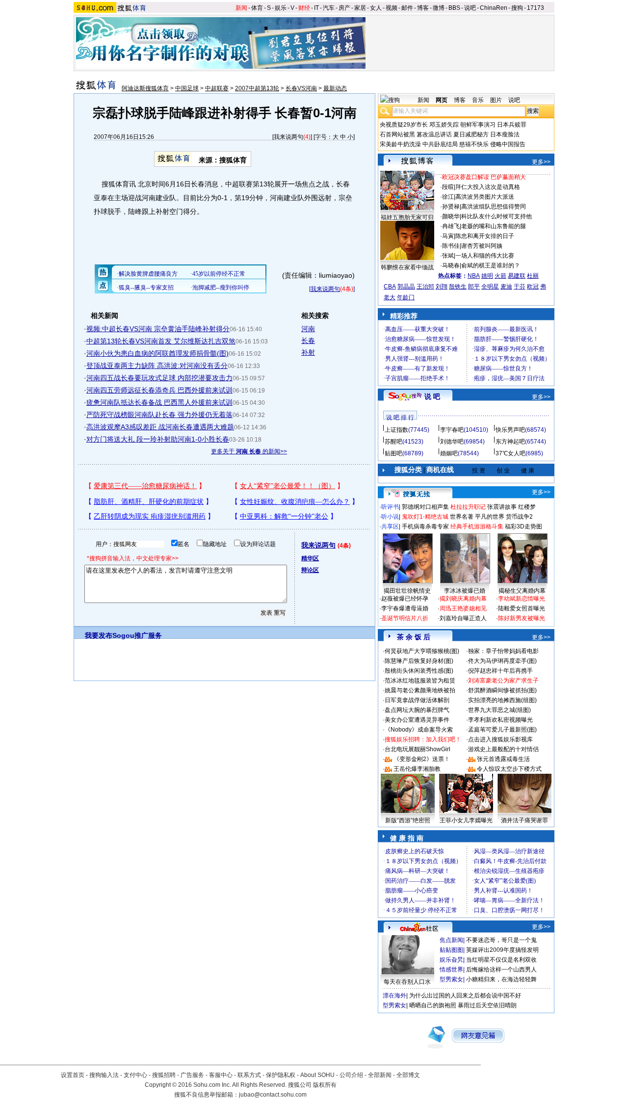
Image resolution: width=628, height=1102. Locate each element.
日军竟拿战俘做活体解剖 (417, 700)
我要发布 (98, 635)
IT (316, 7)
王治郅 (425, 286)
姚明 (487, 275)
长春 (308, 340)
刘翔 (441, 286)
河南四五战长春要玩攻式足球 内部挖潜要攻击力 (159, 378)
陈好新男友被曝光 (521, 618)
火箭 (500, 275)
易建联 (516, 275)
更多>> (541, 161)
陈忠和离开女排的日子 (484, 236)
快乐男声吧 (510, 429)
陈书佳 (451, 245)
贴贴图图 (451, 949)
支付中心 (135, 1075)
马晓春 (451, 265)
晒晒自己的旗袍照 (432, 1005)
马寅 (448, 236)
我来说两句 (288, 136)
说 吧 (432, 396)
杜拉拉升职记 (468, 506)
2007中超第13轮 (257, 88)
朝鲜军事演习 (478, 124)
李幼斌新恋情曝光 (521, 598)
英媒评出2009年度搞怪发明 (502, 949)
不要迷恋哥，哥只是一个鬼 (501, 940)
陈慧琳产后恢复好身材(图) (419, 660)
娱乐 (281, 7)
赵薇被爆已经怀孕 (404, 598)
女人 (376, 7)
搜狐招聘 (164, 1075)
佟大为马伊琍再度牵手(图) (502, 660)
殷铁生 (458, 286)
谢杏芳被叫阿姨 (481, 245)
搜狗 (517, 7)
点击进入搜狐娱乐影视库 (500, 739)
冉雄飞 (451, 226)
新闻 (241, 7)
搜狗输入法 (104, 1075)
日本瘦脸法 (505, 134)
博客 (423, 7)
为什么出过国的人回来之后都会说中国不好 (465, 995)
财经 (304, 7)
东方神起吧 (510, 441)
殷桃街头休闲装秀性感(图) (419, 670)
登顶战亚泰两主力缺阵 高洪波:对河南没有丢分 (157, 365)
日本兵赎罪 (511, 124)
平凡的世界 (489, 516)
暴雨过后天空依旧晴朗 (487, 1005)
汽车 (329, 7)
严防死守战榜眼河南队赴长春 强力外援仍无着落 (159, 415)
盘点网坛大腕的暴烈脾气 (417, 710)
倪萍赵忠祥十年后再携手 (500, 670)
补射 (308, 352)
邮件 (407, 7)
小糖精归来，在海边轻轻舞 (501, 979)
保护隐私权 (280, 1075)
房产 (344, 7)
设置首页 (72, 1075)
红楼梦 (527, 506)
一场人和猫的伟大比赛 (484, 255)
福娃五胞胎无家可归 (407, 217)
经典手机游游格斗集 (476, 526)
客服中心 (221, 1075)
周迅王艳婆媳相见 (463, 608)
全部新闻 (380, 1075)
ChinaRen (493, 7)
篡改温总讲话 (434, 134)
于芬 (519, 286)
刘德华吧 (452, 441)
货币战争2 (519, 516)
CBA (390, 286)
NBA (474, 275)
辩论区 (310, 570)
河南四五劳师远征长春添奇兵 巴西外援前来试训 (159, 390)
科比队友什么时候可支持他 (496, 216)
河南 (308, 329)
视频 (391, 7)
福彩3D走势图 (523, 526)
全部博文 (408, 1075)
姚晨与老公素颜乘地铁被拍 (420, 690)
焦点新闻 (451, 940)
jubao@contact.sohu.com (273, 1094)
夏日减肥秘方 (471, 134)
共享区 (390, 526)
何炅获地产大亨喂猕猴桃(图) (422, 651)
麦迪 (506, 286)
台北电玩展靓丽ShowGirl (417, 749)
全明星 (490, 286)
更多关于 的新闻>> (249, 451)
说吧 (470, 7)
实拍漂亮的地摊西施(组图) (502, 700)
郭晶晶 (406, 286)
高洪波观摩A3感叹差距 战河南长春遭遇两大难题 (160, 427)
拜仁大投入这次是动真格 (487, 187)
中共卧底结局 (440, 144)
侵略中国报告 (507, 144)
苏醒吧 (393, 441)
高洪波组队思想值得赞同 (493, 206)
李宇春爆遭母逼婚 (404, 608)
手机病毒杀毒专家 (425, 526)
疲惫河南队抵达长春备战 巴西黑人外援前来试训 (159, 402)
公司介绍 (351, 1075)
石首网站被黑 (397, 134)
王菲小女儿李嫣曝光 (466, 820)
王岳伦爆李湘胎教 (417, 768)
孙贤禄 (451, 206)
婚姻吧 (449, 453)
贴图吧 (393, 453)
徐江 (448, 196)
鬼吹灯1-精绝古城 (425, 516)
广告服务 (192, 1075)
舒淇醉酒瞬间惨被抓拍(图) (502, 690)
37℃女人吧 (510, 453)
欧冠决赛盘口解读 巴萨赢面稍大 (484, 177)
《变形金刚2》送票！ (421, 759)
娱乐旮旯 (451, 959)
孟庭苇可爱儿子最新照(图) (502, 729)
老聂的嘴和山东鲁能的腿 (493, 226)
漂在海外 (394, 995)
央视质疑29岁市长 (404, 124)
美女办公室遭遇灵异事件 (417, 719)
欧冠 (533, 286)
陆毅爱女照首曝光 (521, 608)
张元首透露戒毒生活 (503, 759)
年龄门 (406, 297)
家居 (360, 7)
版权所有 (325, 1084)
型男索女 (451, 979)
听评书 (390, 506)
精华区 (310, 558)
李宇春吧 (452, 429)
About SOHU (317, 1075)
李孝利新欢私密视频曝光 (500, 719)
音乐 (478, 100)
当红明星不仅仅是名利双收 (501, 959)
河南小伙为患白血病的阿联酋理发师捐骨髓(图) (157, 353)
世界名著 (461, 516)
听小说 (390, 516)
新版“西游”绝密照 (407, 820)
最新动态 (335, 88)
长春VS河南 (301, 88)
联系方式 (249, 1075)
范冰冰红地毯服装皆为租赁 (420, 680)
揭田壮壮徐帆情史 (407, 590)
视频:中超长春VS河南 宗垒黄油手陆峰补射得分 (158, 329)
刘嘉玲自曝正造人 (463, 618)
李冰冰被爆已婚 (464, 590)
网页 (441, 100)
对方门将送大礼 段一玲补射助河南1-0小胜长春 (157, 439)
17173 (535, 7)
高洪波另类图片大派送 (484, 196)
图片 (496, 100)
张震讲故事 (502, 506)
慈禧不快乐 (474, 144)
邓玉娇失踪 (444, 124)
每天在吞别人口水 (407, 981)
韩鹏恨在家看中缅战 (407, 267)
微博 (439, 7)
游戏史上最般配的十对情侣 (503, 749)
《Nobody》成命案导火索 (419, 729)
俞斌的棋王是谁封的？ (490, 265)
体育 (257, 7)
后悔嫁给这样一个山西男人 (501, 969)
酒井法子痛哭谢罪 (524, 820)
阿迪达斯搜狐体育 (145, 88)
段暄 (448, 187)
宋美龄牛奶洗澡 (400, 144)
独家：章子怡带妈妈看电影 (503, 651)
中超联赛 (217, 88)
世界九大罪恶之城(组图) (499, 710)
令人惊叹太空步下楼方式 (509, 768)
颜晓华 (451, 216)
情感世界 (451, 969)
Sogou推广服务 (137, 635)
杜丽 (533, 275)
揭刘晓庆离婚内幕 (463, 598)
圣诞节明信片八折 (404, 618)
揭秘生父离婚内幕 (522, 590)
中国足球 (187, 88)
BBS (454, 7)
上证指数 (396, 429)
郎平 (474, 286)
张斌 (448, 255)
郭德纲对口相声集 (425, 506)
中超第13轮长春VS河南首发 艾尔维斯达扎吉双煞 (161, 341)
